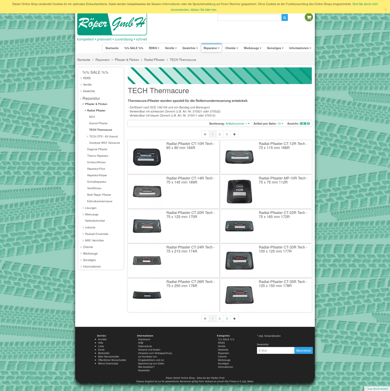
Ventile (87, 84)
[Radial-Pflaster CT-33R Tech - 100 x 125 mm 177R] (239, 260)
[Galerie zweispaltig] (304, 123)
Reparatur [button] (211, 48)
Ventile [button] (170, 48)
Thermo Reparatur (97, 156)
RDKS (86, 78)
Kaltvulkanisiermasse (99, 201)
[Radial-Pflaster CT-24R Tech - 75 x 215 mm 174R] (147, 260)
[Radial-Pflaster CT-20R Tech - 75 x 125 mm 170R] (147, 226)
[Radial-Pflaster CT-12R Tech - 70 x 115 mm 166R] (239, 157)
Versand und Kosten (149, 349)
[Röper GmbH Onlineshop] (114, 27)
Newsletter (144, 370)
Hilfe (100, 342)
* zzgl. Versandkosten (269, 335)
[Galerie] (308, 123)
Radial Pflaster (154, 59)
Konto (101, 349)
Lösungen (90, 208)
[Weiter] (234, 134)
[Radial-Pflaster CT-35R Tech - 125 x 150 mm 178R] (239, 295)
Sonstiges (89, 260)
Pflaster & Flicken (127, 59)
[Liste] (301, 123)
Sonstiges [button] (274, 48)
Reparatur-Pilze (95, 169)
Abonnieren (303, 350)
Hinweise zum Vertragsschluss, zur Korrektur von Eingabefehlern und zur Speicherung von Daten (155, 358)
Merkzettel (103, 353)
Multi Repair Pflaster (98, 195)
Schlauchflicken (96, 162)
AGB (140, 342)
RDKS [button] (153, 48)
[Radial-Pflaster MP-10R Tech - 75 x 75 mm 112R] (239, 191)
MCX (91, 117)
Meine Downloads (108, 363)
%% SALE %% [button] (133, 48)
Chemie (87, 247)
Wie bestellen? (146, 366)
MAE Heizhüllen (94, 240)
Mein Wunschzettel (108, 356)
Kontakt (102, 339)
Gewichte (88, 91)
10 (279, 123)
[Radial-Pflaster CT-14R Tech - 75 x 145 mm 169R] (147, 191)
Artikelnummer (235, 123)
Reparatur (102, 59)
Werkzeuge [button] (252, 48)
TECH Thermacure (183, 59)
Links (101, 346)
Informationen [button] (299, 48)
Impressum (144, 339)
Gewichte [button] (189, 48)
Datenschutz (145, 346)
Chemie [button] (230, 48)
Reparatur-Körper (96, 175)
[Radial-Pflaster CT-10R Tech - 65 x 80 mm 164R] (147, 157)
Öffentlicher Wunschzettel (112, 360)
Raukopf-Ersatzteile (96, 234)
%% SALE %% (94, 72)
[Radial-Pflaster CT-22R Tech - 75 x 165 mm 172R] (239, 226)
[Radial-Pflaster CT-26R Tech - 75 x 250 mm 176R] (147, 295)
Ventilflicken (93, 188)
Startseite (112, 48)
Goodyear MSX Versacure (104, 143)
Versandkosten (380, 388)
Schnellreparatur (96, 182)
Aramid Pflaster (97, 123)
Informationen (91, 266)
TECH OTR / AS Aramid (103, 136)
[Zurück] (205, 134)
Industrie (89, 227)
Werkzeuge (91, 214)
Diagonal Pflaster (96, 149)
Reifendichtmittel (94, 221)
